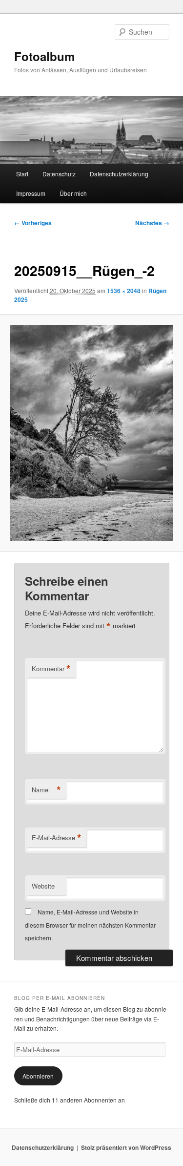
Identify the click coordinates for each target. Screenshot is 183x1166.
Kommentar (51, 669)
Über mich (73, 193)
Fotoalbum (44, 56)
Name (46, 790)
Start (22, 174)
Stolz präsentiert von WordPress (126, 1147)
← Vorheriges (33, 222)
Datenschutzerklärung (119, 174)
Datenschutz (59, 174)
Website (43, 885)
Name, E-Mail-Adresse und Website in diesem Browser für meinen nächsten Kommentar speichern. (90, 925)
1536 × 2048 (124, 290)
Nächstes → (152, 222)
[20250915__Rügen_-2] (91, 433)
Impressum (30, 193)
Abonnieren (38, 1076)
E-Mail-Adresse (56, 838)
